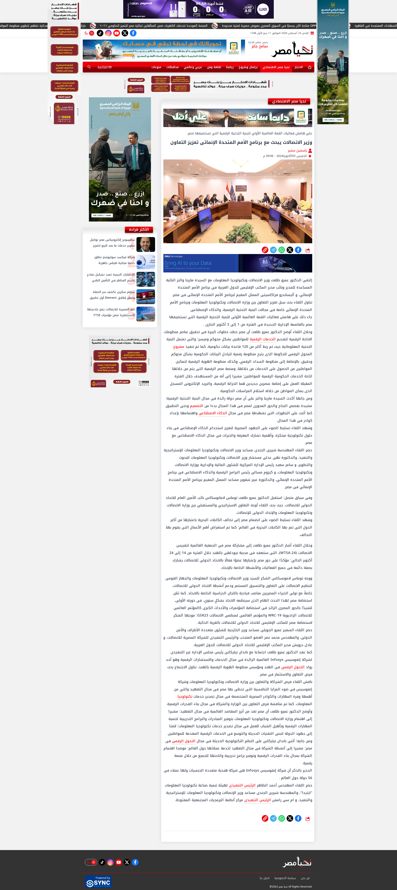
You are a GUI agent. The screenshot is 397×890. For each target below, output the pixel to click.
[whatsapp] (265, 250)
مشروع (178, 346)
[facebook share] (298, 250)
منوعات (156, 67)
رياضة (230, 67)
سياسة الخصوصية (285, 878)
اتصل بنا (264, 878)
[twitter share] (290, 250)
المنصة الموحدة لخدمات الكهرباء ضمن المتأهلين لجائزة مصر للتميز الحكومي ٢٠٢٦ (226, 26)
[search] (89, 67)
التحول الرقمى (293, 667)
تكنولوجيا (184, 696)
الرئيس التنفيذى (242, 785)
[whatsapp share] (281, 250)
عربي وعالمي (193, 67)
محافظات (172, 67)
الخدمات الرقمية (263, 339)
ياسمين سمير (298, 150)
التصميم (196, 405)
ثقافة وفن (214, 67)
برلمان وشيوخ (248, 67)
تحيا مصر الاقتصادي (276, 67)
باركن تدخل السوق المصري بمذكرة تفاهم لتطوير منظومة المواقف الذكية (109, 26)
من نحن (305, 878)
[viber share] (273, 250)
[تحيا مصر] (292, 49)
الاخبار (298, 67)
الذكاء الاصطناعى (213, 413)
